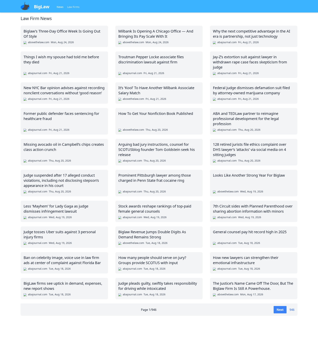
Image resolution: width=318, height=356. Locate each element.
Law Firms (73, 7)
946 (291, 310)
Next (280, 310)
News (60, 7)
